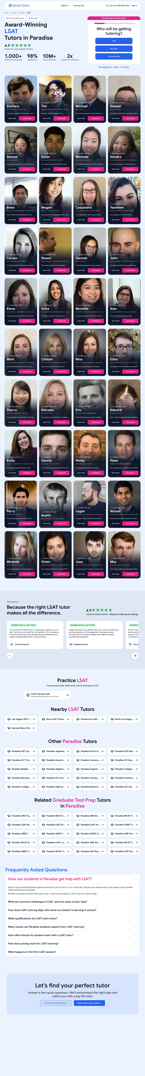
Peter (114, 460)
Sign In (134, 6)
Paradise (21, 13)
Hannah (81, 258)
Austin (46, 515)
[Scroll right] (135, 656)
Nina (79, 359)
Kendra (115, 156)
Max (113, 561)
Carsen (12, 258)
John (114, 258)
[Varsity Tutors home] (19, 5)
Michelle (82, 156)
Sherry (12, 410)
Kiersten (47, 410)
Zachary (13, 106)
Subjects (64, 6)
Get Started (27, 119)
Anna (45, 308)
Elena (11, 308)
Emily (11, 460)
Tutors (7, 13)
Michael (82, 106)
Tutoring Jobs (78, 6)
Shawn (46, 258)
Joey (79, 561)
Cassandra (84, 207)
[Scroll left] (10, 656)
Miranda (13, 561)
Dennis (46, 460)
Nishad (115, 511)
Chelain (47, 359)
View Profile (12, 118)
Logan (80, 511)
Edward (116, 410)
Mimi (10, 359)
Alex (113, 308)
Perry (11, 511)
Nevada (13, 13)
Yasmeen (117, 207)
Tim (44, 106)
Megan (46, 207)
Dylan (45, 156)
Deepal (115, 106)
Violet (45, 561)
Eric (79, 410)
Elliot (114, 359)
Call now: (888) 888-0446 (119, 6)
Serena (12, 156)
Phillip (80, 460)
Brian (11, 207)
